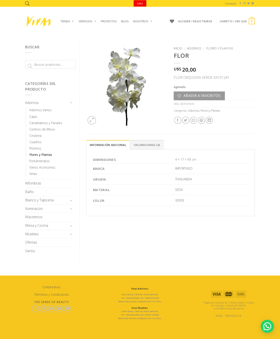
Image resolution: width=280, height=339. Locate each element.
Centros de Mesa (42, 129)
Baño (29, 191)
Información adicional (108, 145)
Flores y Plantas (40, 155)
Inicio (178, 48)
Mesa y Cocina (36, 225)
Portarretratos (39, 161)
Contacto (230, 3)
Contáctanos (51, 287)
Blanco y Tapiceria (39, 200)
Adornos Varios (40, 110)
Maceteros (33, 216)
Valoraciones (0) (147, 145)
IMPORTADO (183, 168)
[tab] (108, 144)
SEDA (179, 190)
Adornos (32, 102)
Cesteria (35, 135)
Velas (33, 174)
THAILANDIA (183, 179)
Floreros (35, 148)
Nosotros (140, 21)
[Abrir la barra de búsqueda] (27, 3)
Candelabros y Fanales (45, 123)
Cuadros (35, 142)
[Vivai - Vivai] (38, 21)
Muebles (32, 234)
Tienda (65, 21)
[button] (267, 326)
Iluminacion (34, 208)
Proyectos (109, 21)
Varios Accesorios (42, 167)
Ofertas (31, 242)
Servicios (85, 21)
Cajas (33, 116)
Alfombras (33, 183)
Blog (125, 21)
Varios (30, 250)
